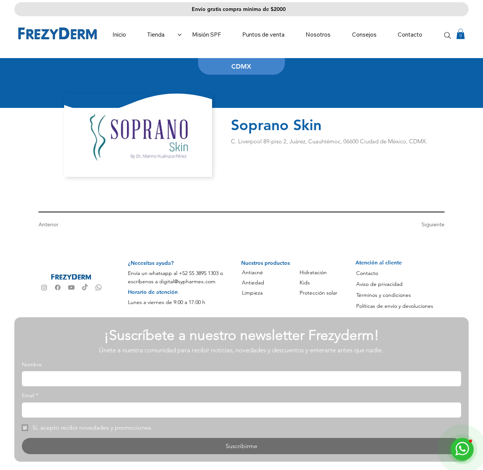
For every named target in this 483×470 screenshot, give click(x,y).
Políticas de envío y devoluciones (394, 306)
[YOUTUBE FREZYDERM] (71, 287)
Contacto (367, 273)
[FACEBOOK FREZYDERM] (58, 287)
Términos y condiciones (383, 295)
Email (30, 395)
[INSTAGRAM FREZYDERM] (44, 287)
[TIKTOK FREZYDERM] (85, 287)
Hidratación (313, 272)
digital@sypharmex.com (187, 281)
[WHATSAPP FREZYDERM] (98, 287)
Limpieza (252, 292)
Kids (305, 282)
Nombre (32, 364)
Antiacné (252, 272)
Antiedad (253, 282)
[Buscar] (448, 35)
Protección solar (318, 292)
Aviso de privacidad (379, 284)
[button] (460, 34)
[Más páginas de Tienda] (180, 35)
